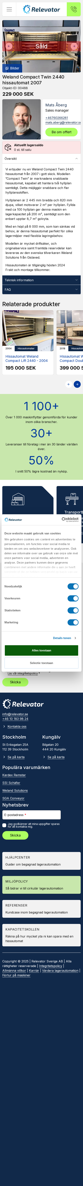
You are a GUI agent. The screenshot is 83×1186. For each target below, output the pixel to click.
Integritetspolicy (50, 966)
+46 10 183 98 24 (15, 719)
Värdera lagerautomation (60, 970)
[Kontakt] (74, 9)
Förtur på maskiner (16, 975)
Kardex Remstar (14, 775)
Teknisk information (19, 280)
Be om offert (61, 132)
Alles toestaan (41, 650)
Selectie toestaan (41, 663)
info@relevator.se (15, 714)
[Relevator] (23, 704)
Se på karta (16, 757)
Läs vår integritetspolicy (23, 673)
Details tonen (62, 638)
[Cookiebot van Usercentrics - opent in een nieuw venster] (62, 519)
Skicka (15, 682)
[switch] (73, 598)
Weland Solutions (15, 790)
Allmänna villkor (14, 970)
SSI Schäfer (11, 783)
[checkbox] (4, 825)
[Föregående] (8, 46)
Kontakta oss (17, 726)
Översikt (11, 159)
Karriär (34, 970)
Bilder (14, 68)
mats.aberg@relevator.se (63, 122)
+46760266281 (56, 118)
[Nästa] (74, 46)
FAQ (8, 289)
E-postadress (15, 815)
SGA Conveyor (13, 798)
